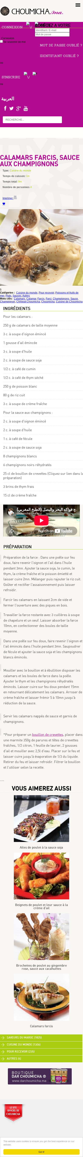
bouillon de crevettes (47, 734)
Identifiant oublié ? (59, 56)
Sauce (74, 298)
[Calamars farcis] (41, 1019)
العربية (7, 98)
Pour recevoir (46, 292)
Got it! (41, 1151)
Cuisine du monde (26, 292)
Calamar (31, 298)
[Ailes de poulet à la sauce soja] (41, 841)
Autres (26, 295)
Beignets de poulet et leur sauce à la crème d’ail (41, 906)
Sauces (17, 295)
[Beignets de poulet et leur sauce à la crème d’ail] (41, 898)
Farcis (40, 298)
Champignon (7, 301)
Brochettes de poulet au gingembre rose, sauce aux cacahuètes (41, 967)
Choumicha (48, 301)
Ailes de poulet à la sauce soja (41, 847)
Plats (8, 295)
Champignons (61, 298)
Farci (49, 298)
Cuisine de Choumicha (69, 301)
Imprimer (8, 198)
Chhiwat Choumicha (28, 301)
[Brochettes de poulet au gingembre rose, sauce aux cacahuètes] (41, 959)
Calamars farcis (41, 1026)
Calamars (19, 298)
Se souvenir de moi (14, 41)
